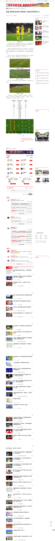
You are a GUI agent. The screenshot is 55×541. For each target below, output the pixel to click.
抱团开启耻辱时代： (14, 240)
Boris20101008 (13, 255)
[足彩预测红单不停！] (27, 3)
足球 (18, 366)
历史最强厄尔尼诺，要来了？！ (19, 530)
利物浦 (10, 148)
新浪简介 (36, 235)
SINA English (46, 238)
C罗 (21, 461)
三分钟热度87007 (13, 250)
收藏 (33, 15)
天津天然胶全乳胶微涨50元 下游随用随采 (21, 518)
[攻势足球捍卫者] (8, 228)
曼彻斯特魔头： (13, 210)
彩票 (20, 347)
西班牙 (22, 396)
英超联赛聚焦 (22, 8)
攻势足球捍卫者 (13, 227)
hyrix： (12, 220)
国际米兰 (21, 390)
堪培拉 (12, 449)
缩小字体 (27, 15)
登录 (24, 194)
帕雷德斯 (24, 455)
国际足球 (19, 335)
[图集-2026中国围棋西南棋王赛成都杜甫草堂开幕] (42, 132)
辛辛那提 (22, 384)
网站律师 (41, 238)
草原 (18, 402)
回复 (31, 201)
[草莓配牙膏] (8, 218)
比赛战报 (19, 384)
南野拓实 (15, 148)
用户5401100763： (14, 236)
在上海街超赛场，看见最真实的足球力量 (21, 362)
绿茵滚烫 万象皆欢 (17, 398)
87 (25, 187)
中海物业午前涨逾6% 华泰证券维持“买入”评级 (22, 536)
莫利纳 (22, 455)
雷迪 (21, 479)
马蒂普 (12, 148)
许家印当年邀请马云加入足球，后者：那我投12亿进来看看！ (46, 42)
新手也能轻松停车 (45, 175)
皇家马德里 (20, 310)
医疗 (20, 408)
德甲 (18, 304)
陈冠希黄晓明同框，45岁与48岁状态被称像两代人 (46, 32)
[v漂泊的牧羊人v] (8, 261)
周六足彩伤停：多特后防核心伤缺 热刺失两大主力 (46, 37)
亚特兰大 (19, 378)
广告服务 (41, 235)
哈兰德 (22, 372)
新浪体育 (13, 8)
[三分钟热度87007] (8, 251)
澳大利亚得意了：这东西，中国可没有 (13, 448)
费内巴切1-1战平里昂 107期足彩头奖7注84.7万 (22, 482)
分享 (41, 15)
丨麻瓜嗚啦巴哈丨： (14, 231)
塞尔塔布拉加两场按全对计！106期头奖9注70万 (22, 313)
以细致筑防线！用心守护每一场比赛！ (20, 404)
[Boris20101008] (8, 257)
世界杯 (26, 396)
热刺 (21, 329)
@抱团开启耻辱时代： (23, 231)
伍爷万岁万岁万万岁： (15, 203)
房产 (18, 473)
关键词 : (7, 148)
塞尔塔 (22, 316)
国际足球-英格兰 (18, 8)
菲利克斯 (22, 341)
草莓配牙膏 (12, 216)
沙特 (22, 461)
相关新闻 (9, 267)
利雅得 (24, 341)
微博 (36, 15)
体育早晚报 (19, 298)
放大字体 (30, 15)
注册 (26, 194)
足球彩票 (21, 304)
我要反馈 (32, 148)
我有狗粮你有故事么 (38, 175)
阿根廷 (24, 396)
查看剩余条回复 (21, 213)
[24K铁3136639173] (8, 200)
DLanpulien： (13, 207)
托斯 (21, 378)
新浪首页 (50, 521)
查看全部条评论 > (20, 264)
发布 (30, 194)
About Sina (45, 235)
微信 (39, 15)
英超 (24, 372)
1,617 (29, 187)
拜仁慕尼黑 (23, 310)
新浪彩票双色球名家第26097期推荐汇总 (21, 512)
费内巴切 (22, 485)
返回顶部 (50, 528)
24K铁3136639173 (13, 199)
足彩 (18, 347)
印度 (22, 479)
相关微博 (15, 267)
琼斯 (18, 390)
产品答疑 (36, 238)
